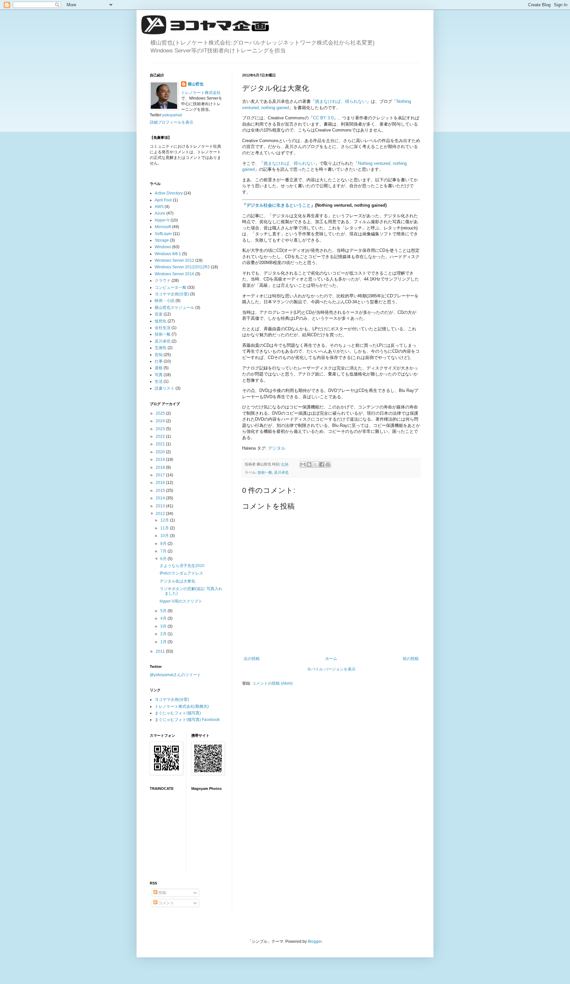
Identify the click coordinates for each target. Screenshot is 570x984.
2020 (161, 452)
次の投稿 (252, 658)
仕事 (159, 361)
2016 (161, 482)
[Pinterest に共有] (328, 464)
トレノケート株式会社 (201, 92)
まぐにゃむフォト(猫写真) (178, 713)
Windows (163, 247)
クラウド (163, 280)
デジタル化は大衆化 (177, 581)
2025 (161, 413)
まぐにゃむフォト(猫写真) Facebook (187, 719)
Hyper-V (162, 220)
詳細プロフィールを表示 (171, 122)
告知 (159, 354)
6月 (164, 558)
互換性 (161, 347)
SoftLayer (163, 233)
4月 (164, 618)
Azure (160, 213)
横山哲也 (196, 84)
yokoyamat (172, 115)
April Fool (163, 200)
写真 (159, 375)
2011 (161, 651)
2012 (161, 513)
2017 (161, 475)
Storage (162, 240)
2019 (161, 459)
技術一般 (265, 472)
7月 (164, 551)
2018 (161, 467)
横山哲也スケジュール (174, 307)
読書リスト (164, 388)
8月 (164, 543)
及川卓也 (281, 472)
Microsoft (163, 226)
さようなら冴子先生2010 (182, 565)
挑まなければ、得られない (340, 101)
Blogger (315, 941)
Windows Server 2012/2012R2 (182, 267)
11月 (165, 528)
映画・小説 (164, 300)
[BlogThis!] (309, 464)
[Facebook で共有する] (321, 464)
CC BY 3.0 (323, 117)
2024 (161, 421)
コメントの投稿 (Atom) (272, 683)
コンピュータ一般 (170, 287)
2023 (161, 429)
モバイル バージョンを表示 (331, 669)
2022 (161, 436)
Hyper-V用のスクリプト (181, 601)
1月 (164, 642)
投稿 (161, 892)
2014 (161, 498)
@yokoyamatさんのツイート (175, 674)
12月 (165, 520)
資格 (159, 368)
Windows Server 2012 (174, 260)
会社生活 (163, 327)
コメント (165, 903)
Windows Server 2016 (174, 274)
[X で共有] (315, 464)
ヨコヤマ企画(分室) (172, 294)
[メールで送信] (303, 464)
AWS (159, 206)
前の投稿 (411, 658)
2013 (161, 506)
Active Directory (169, 193)
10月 (165, 535)
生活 (159, 381)
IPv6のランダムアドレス (181, 573)
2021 (161, 444)
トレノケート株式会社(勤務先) (182, 706)
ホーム (331, 658)
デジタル (276, 448)
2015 (161, 490)
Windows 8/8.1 (168, 254)
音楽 (159, 314)
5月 (164, 611)
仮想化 (161, 321)
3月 (164, 626)
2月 (164, 634)
